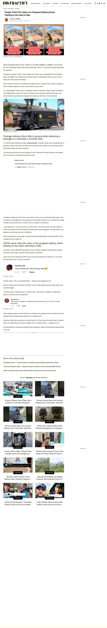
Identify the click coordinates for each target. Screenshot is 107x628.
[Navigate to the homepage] (15, 3)
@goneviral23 (19, 160)
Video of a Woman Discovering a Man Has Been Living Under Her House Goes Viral (29, 370)
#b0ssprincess (23, 164)
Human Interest (76, 3)
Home (5, 8)
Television (46, 3)
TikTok (9, 93)
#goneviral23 (36, 164)
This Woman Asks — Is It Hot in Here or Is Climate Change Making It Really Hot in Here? (31, 362)
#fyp (30, 164)
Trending (55, 3)
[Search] (95, 3)
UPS (36, 65)
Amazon (42, 65)
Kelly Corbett (16, 19)
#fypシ (51, 164)
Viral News (10, 8)
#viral (16, 164)
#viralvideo (44, 164)
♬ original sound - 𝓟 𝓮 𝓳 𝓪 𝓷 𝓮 (24, 167)
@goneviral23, (32, 143)
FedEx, (50, 65)
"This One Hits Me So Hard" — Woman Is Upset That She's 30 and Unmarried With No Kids (32, 366)
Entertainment (36, 3)
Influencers (65, 3)
